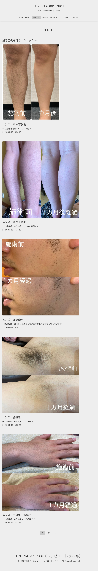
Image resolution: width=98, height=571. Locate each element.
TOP (21, 17)
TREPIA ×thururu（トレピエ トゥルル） (49, 555)
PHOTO (36, 17)
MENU (45, 17)
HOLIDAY (54, 17)
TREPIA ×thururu (49, 5)
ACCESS (64, 17)
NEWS (28, 17)
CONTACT (75, 17)
